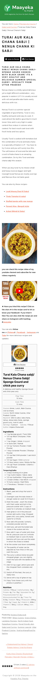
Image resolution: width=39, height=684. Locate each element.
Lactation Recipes (9, 621)
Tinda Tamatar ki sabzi (16, 196)
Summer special (24, 627)
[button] (16, 368)
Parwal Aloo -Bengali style (17, 206)
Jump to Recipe (13, 59)
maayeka (7, 322)
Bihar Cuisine (18, 618)
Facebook (20, 332)
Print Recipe (29, 59)
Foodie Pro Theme (19, 678)
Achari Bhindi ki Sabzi (15, 211)
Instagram (31, 332)
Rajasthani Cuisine (10, 624)
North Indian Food (25, 621)
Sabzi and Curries (9, 627)
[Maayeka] (19, 16)
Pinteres (11, 332)
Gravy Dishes (30, 618)
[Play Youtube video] (19, 291)
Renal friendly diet (26, 624)
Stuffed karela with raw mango (19, 201)
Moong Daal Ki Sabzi (20, 191)
